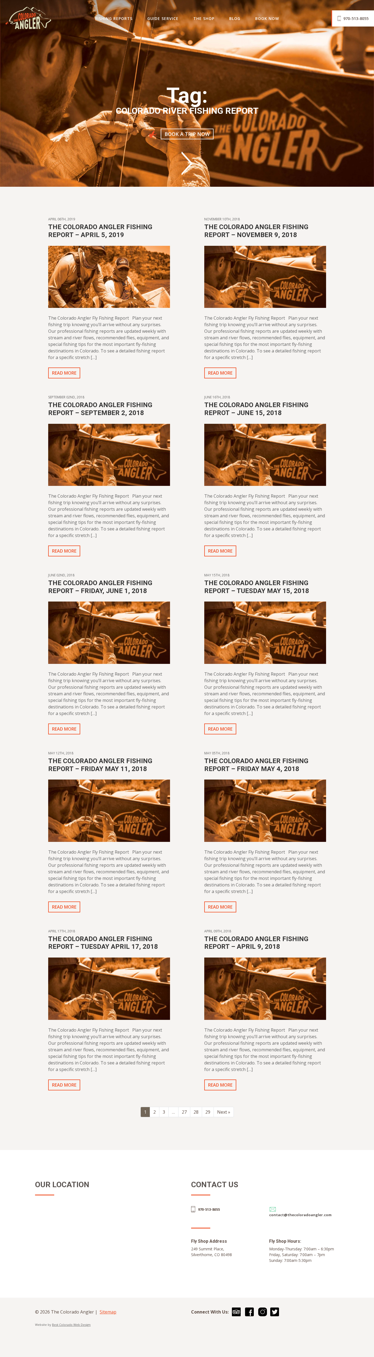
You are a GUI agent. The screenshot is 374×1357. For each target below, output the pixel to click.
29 (207, 1112)
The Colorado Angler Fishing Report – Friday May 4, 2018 (256, 765)
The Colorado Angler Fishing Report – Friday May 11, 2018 (100, 765)
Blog (234, 18)
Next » (223, 1112)
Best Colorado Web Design (71, 1325)
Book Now (267, 18)
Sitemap (108, 1312)
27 (184, 1112)
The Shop (203, 18)
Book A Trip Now (187, 133)
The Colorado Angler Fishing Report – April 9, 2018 (256, 943)
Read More (64, 373)
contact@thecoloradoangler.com (300, 1214)
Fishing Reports (114, 18)
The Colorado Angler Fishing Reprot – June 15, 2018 (256, 409)
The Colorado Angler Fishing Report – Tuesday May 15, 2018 (256, 587)
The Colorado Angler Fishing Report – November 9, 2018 (256, 231)
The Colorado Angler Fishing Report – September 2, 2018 (100, 409)
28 (196, 1112)
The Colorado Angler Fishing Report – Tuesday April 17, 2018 (103, 943)
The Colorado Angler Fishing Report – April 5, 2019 (100, 231)
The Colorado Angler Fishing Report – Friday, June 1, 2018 (100, 587)
